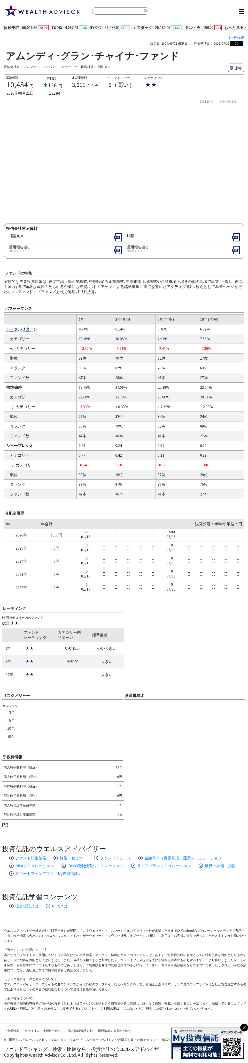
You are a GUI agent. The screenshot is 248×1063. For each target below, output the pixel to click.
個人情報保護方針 (80, 1031)
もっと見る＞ (236, 27)
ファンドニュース (115, 858)
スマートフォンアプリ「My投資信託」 (48, 873)
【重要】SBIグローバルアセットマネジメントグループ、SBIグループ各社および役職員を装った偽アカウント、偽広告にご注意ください (101, 1040)
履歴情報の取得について (115, 1031)
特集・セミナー (73, 858)
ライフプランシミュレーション (164, 865)
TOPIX (56, 27)
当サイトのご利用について (43, 1031)
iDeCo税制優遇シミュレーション (96, 865)
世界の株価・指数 (220, 865)
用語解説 (236, 37)
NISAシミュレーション (34, 865)
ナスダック (142, 27)
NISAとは (60, 906)
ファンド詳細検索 (30, 858)
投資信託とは (27, 906)
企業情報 (13, 1031)
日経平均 (11, 27)
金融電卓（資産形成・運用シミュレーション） (185, 858)
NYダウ (96, 27)
